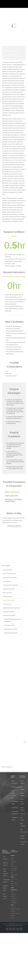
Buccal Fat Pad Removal (9, 573)
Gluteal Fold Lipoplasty (9, 600)
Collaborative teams (14, 802)
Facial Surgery (22, 809)
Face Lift (22, 813)
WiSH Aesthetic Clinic (13, 923)
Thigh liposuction (11, 496)
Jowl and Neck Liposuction (10, 577)
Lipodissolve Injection (8, 611)
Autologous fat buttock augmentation (13, 500)
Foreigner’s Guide (14, 818)
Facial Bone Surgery (22, 801)
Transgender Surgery (22, 843)
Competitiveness (14, 787)
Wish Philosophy (14, 782)
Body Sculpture (22, 825)
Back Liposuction (7, 592)
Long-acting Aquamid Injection (5, 872)
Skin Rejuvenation (22, 831)
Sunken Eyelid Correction (10, 629)
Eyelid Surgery (22, 782)
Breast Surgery (22, 794)
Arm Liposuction (7, 581)
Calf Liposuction (7, 604)
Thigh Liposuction (7, 596)
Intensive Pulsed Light (5, 888)
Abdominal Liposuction (9, 589)
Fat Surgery (22, 818)
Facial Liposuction (7, 570)
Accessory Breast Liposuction (10, 585)
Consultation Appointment (14, 812)
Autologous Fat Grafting (9, 615)
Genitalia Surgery (22, 837)
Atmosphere (14, 807)
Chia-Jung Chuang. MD (14, 794)
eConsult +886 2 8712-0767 (16, 925)
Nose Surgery (22, 788)
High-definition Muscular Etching (11, 608)
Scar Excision (5, 858)
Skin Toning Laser (4, 896)
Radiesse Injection (5, 864)
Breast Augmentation (9, 625)
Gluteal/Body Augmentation (11, 633)
